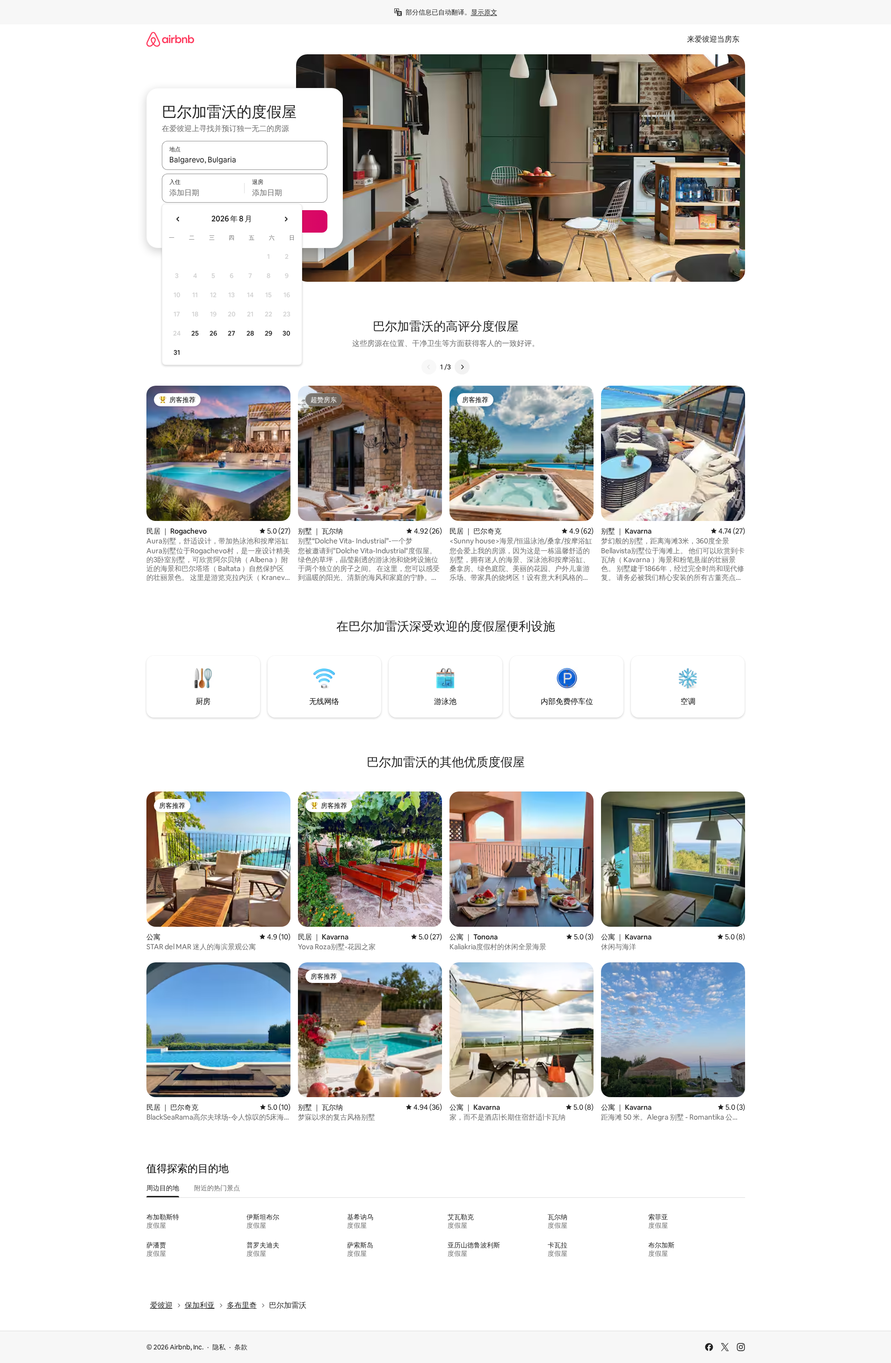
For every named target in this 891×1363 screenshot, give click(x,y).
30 (286, 333)
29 (268, 333)
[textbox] (203, 192)
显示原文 (484, 12)
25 (195, 333)
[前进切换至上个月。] (178, 219)
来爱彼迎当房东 (713, 39)
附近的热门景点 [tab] (217, 1188)
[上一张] (428, 366)
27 (231, 333)
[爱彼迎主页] (170, 39)
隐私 (218, 1347)
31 (177, 352)
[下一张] (462, 366)
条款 (240, 1347)
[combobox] (244, 159)
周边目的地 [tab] (162, 1188)
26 (213, 333)
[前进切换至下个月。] (286, 219)
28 (250, 333)
